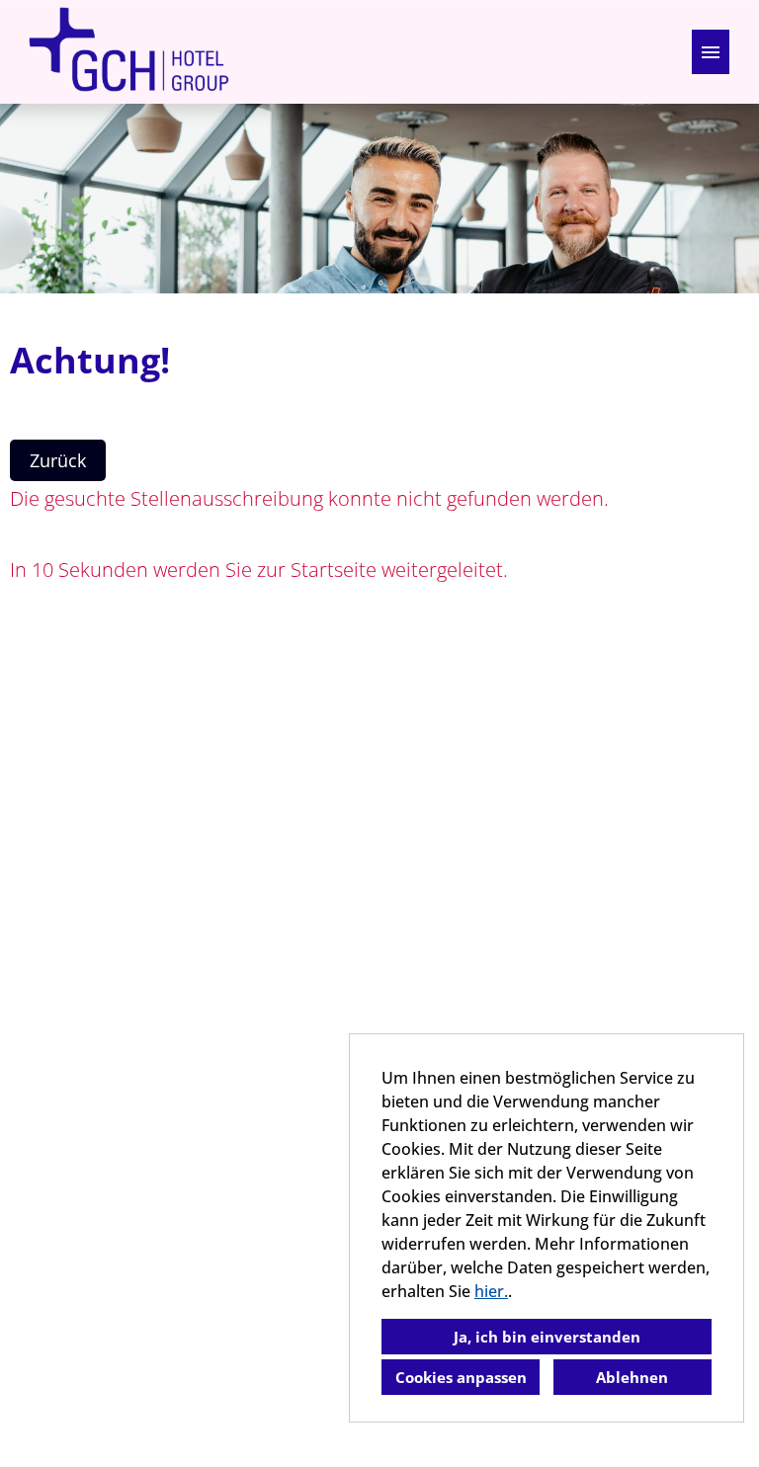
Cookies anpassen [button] (461, 1377)
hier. (491, 1291)
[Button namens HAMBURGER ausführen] (710, 52)
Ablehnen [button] (632, 1377)
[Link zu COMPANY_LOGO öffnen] (128, 52)
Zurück (58, 460)
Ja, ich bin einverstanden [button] (547, 1336)
